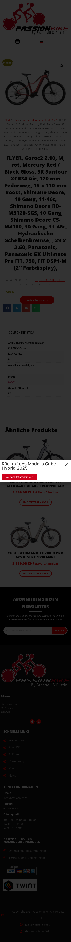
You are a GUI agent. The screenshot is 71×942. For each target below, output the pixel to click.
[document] (35, 471)
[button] (66, 464)
